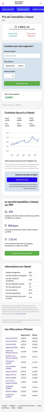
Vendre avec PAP (8, 9)
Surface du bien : (10, 71)
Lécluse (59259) (11, 371)
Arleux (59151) (11, 375)
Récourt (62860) (11, 391)
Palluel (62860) (11, 378)
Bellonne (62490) (12, 347)
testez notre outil (21, 313)
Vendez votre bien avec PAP (22, 253)
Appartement (10, 66)
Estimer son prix (23, 9)
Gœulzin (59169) (11, 338)
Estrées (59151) (11, 341)
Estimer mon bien (22, 180)
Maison (20, 66)
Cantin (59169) (11, 344)
